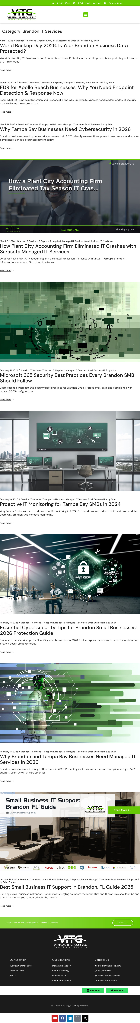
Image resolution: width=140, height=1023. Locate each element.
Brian (95, 40)
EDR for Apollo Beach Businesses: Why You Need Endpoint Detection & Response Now (67, 90)
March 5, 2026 (7, 241)
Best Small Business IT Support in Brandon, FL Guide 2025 (66, 887)
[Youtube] (55, 1018)
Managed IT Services (74, 82)
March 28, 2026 (8, 82)
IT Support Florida (79, 879)
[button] (85, 14)
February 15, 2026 (9, 622)
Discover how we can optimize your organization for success (32, 923)
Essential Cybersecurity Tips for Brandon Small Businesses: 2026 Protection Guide (68, 630)
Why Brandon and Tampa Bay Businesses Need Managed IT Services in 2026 (68, 759)
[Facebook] (62, 1018)
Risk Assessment (61, 40)
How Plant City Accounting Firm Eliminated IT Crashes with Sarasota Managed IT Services (68, 249)
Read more (5, 70)
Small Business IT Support (124, 879)
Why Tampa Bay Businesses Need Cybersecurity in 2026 (65, 129)
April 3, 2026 (6, 40)
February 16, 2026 (9, 499)
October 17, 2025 (8, 879)
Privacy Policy (70, 1009)
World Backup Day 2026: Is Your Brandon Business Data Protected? (64, 48)
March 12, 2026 (7, 124)
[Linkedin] (70, 1018)
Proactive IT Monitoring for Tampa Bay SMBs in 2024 (60, 504)
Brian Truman (8, 882)
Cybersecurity (44, 40)
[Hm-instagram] (77, 1018)
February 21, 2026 (9, 370)
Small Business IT (79, 40)
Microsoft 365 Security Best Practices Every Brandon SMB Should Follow (67, 378)
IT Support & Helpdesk (51, 82)
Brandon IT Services (26, 40)
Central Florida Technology (54, 879)
